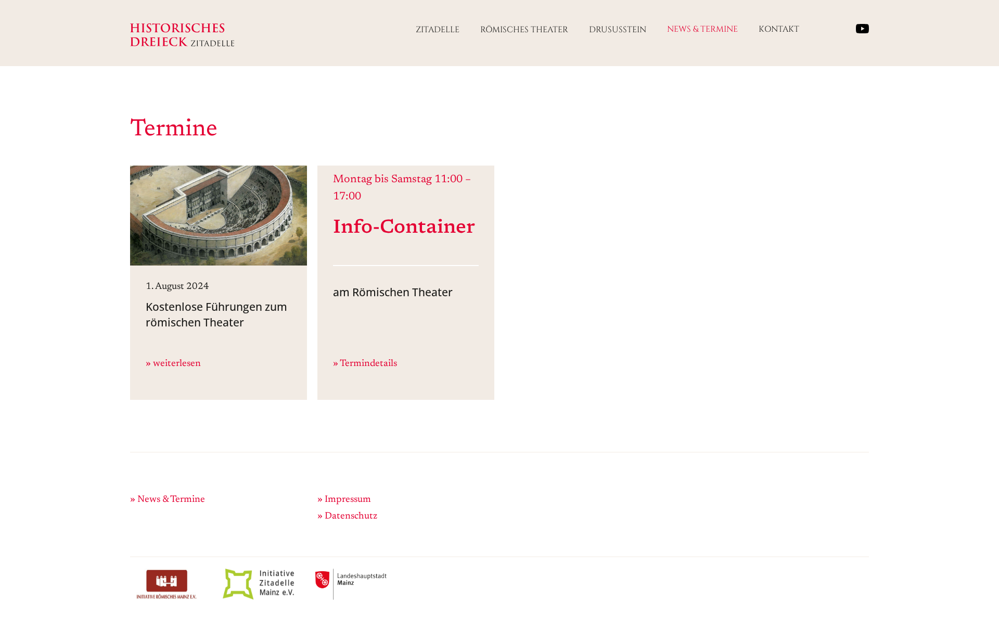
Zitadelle (437, 29)
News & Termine (702, 29)
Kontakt (779, 29)
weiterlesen (177, 364)
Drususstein (617, 29)
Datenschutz (351, 516)
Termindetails (368, 364)
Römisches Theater (524, 29)
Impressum (348, 499)
